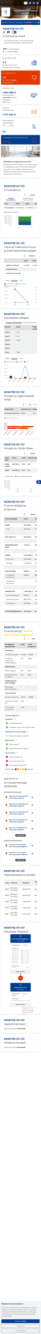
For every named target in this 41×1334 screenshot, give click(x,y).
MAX (21, 280)
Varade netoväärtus (11, 199)
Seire (34, 22)
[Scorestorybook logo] (2, 3)
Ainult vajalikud (20, 1331)
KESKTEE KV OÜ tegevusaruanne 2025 (17, 162)
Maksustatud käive (29, 322)
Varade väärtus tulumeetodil (28, 199)
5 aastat (14, 280)
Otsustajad (19, 22)
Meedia (4, 22)
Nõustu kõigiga (20, 1321)
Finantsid (28, 22)
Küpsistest (20, 1326)
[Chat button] (30, 3)
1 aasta (7, 280)
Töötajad (11, 22)
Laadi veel (20, 835)
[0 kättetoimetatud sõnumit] (8, 32)
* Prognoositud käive (13, 322)
